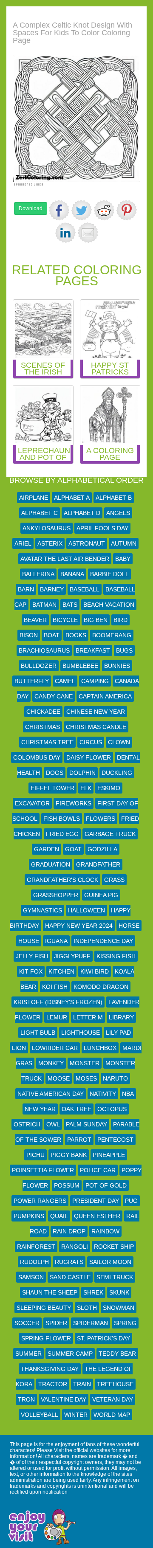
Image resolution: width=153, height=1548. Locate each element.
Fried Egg (62, 833)
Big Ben (96, 619)
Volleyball (39, 1414)
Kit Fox (30, 971)
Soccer (27, 1323)
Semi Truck (114, 1277)
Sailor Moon (110, 1261)
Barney (52, 589)
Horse (129, 925)
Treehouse (115, 1384)
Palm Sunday (86, 1124)
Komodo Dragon (101, 986)
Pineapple (109, 1154)
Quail (59, 1216)
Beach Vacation (108, 604)
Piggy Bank (69, 1154)
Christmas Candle (96, 726)
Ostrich (27, 1124)
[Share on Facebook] (59, 210)
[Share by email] (88, 232)
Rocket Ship (114, 1246)
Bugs (124, 650)
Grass (114, 879)
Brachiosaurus (44, 650)
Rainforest (36, 1246)
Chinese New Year (95, 711)
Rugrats (69, 1261)
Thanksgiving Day (50, 1368)
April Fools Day (102, 528)
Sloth (87, 1307)
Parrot (79, 1139)
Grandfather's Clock (62, 879)
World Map (112, 1414)
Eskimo (108, 788)
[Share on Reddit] (104, 210)
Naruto (115, 1078)
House (28, 940)
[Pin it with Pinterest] (126, 210)
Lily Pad (118, 1032)
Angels (118, 512)
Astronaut (86, 543)
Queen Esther (97, 1216)
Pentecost (115, 1139)
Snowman (118, 1307)
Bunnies (117, 665)
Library (121, 1017)
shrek (93, 1292)
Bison (29, 635)
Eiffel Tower (52, 788)
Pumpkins (29, 1216)
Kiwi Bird (94, 971)
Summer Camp (70, 1353)
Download (30, 208)
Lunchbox (100, 1047)
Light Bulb (37, 1032)
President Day (95, 1200)
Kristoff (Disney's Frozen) (58, 1002)
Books (75, 635)
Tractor (52, 1384)
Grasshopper (55, 895)
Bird (120, 619)
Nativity (103, 1093)
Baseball (84, 589)
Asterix (49, 543)
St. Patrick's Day (103, 1338)
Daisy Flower (88, 757)
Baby (122, 558)
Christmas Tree (47, 742)
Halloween (86, 910)
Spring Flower (46, 1338)
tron (26, 1399)
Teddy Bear (117, 1353)
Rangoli (74, 1246)
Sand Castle (70, 1277)
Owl (53, 1124)
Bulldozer (39, 665)
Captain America (105, 696)
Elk (85, 788)
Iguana (56, 940)
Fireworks (73, 803)
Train (82, 1384)
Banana (72, 574)
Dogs (54, 772)
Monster (84, 1063)
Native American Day (50, 1093)
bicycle (65, 619)
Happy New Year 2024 (79, 925)
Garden (46, 849)
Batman (44, 604)
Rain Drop (69, 1231)
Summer (28, 1353)
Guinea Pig (101, 895)
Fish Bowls (61, 818)
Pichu (35, 1154)
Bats (69, 604)
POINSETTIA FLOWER (43, 1170)
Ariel (22, 543)
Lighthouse (80, 1032)
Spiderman (90, 1323)
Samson (31, 1277)
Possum (66, 1185)
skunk (119, 1292)
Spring (125, 1323)
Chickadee (43, 711)
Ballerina (38, 574)
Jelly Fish (32, 956)
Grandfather (98, 864)
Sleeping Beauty (44, 1307)
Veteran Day (112, 1399)
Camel (65, 681)
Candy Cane (53, 696)
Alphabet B (114, 497)
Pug (131, 1200)
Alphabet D (82, 512)
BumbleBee (80, 665)
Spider (56, 1323)
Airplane (33, 497)
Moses (86, 1078)
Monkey (51, 1063)
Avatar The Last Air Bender (64, 558)
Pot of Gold (106, 1185)
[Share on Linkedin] (65, 232)
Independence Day (103, 940)
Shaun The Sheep (49, 1292)
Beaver (35, 619)
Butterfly (31, 681)
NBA (128, 1093)
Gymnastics (42, 910)
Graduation (50, 864)
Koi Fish (55, 986)
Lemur (56, 1017)
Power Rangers (40, 1200)
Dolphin (82, 772)
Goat (73, 849)
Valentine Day (63, 1399)
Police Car (98, 1170)
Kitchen (61, 971)
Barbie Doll (109, 574)
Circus (90, 742)
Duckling (117, 772)
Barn (26, 589)
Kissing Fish (116, 956)
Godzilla (102, 849)
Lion (19, 1047)
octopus (112, 1109)
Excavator (32, 803)
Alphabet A (72, 497)
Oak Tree (76, 1109)
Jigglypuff (72, 956)
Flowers (100, 818)
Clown (119, 742)
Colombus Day (36, 757)
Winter (76, 1414)
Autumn (123, 543)
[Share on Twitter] (81, 210)
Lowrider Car (55, 1047)
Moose (59, 1078)
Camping (95, 681)
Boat (52, 635)
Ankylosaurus (47, 528)
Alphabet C (39, 512)
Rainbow (105, 1231)
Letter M (88, 1017)
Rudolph (34, 1261)
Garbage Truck (110, 833)
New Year (40, 1109)
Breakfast (93, 650)
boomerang (111, 635)
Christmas (42, 726)
